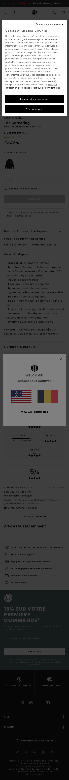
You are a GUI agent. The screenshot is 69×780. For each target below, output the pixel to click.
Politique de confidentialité (46, 87)
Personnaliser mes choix (34, 99)
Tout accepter (34, 109)
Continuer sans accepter (48, 24)
